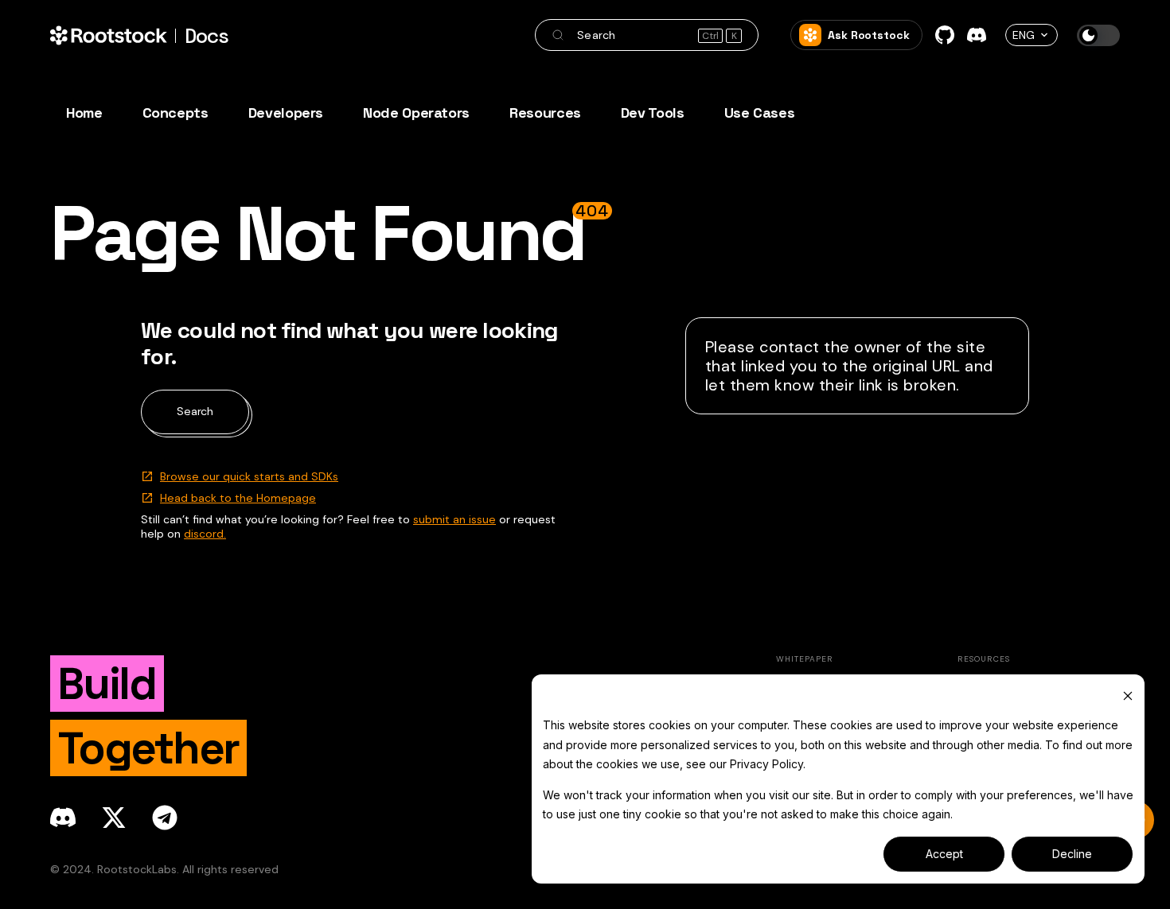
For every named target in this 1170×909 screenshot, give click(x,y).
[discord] (63, 817)
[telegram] (164, 817)
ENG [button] (1023, 35)
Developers (285, 112)
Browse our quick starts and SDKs (249, 476)
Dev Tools (652, 112)
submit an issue (454, 519)
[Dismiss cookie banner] (1127, 695)
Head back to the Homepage (238, 498)
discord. (205, 533)
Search (195, 411)
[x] (114, 817)
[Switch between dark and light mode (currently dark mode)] (1098, 35)
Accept (944, 853)
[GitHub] (944, 35)
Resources (545, 112)
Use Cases (759, 112)
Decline (1072, 853)
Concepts (175, 112)
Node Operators (416, 112)
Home (84, 112)
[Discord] (976, 35)
